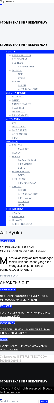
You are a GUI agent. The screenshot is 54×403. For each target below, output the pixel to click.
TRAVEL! (16, 186)
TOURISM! (23, 201)
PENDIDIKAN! (19, 59)
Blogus (47, 388)
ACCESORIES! (19, 134)
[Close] (1, 399)
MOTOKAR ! (19, 126)
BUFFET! (22, 168)
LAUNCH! (17, 70)
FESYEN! (16, 153)
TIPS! (15, 138)
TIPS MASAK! (25, 164)
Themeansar (12, 392)
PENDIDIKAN (7, 240)
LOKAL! (22, 85)
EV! (14, 123)
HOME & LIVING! (21, 171)
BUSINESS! (18, 63)
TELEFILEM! (18, 108)
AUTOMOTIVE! (14, 119)
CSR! (20, 74)
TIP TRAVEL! (25, 197)
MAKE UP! (23, 149)
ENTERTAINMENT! (16, 93)
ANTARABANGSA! (28, 89)
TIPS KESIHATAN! (27, 182)
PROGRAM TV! (20, 115)
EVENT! (22, 78)
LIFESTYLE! (12, 141)
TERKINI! (10, 51)
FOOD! (16, 156)
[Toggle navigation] (1, 4)
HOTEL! (22, 205)
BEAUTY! (17, 145)
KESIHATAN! (19, 179)
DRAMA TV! (18, 111)
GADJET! (17, 212)
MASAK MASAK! (27, 160)
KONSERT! (18, 96)
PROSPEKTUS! (26, 66)
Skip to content (7, 1)
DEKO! (21, 175)
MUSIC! (16, 100)
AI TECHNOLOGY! (22, 224)
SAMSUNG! (18, 216)
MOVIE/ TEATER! (21, 104)
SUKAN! (16, 81)
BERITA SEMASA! (21, 55)
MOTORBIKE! (19, 130)
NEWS (11, 322)
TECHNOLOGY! (14, 209)
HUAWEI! (17, 220)
